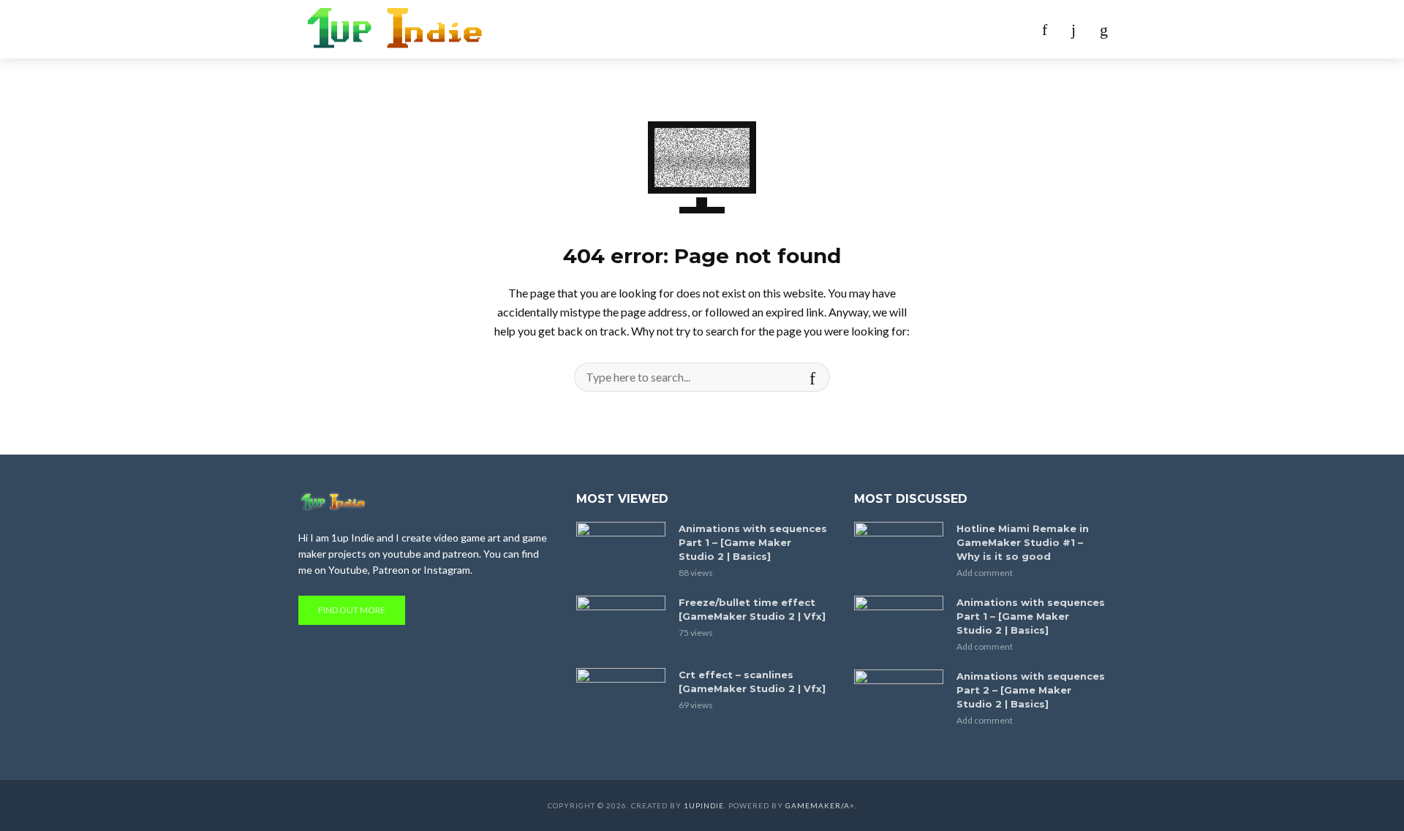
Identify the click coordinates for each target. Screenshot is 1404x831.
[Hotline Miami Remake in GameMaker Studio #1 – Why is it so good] (898, 551)
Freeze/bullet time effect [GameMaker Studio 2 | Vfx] (752, 609)
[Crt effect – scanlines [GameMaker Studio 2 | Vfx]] (620, 697)
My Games (669, 29)
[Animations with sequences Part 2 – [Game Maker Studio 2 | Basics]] (898, 699)
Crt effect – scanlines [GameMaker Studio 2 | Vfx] (752, 681)
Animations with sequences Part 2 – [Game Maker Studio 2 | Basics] (1030, 690)
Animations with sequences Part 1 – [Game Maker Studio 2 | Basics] (753, 542)
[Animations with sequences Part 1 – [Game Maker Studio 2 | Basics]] (620, 551)
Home (605, 29)
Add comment (984, 572)
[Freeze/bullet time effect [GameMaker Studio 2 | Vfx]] (620, 625)
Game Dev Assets (766, 29)
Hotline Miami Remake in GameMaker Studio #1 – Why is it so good (1022, 542)
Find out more (351, 609)
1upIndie (704, 805)
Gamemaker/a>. (821, 805)
